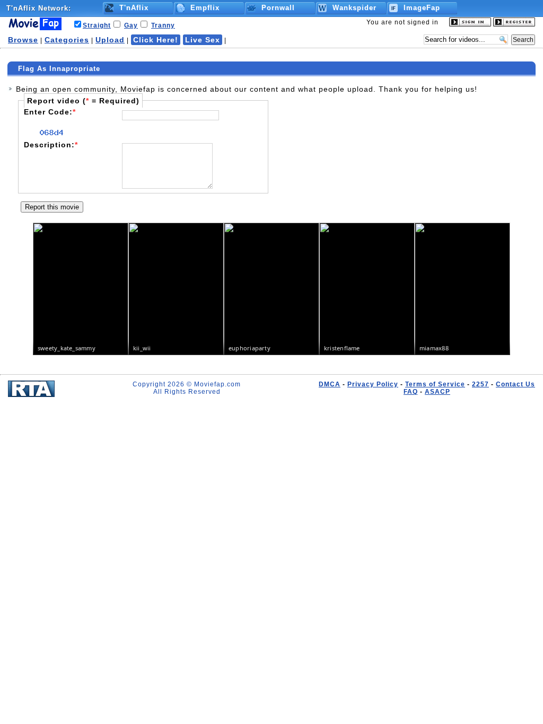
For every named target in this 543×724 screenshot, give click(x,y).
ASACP (437, 391)
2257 (480, 384)
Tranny (163, 25)
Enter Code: (50, 112)
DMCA (329, 384)
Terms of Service (435, 384)
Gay (131, 25)
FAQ (411, 391)
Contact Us (515, 384)
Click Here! (155, 40)
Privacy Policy (372, 384)
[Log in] (470, 24)
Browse (23, 40)
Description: (51, 144)
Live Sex (202, 40)
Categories (67, 40)
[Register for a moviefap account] (514, 24)
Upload (110, 40)
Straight (97, 25)
